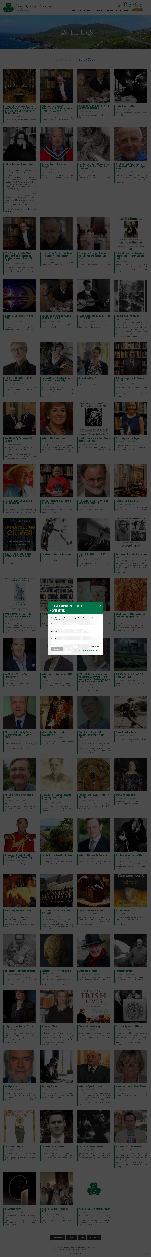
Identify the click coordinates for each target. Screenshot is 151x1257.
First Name (55, 631)
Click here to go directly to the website (87, 650)
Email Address (56, 624)
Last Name (55, 639)
